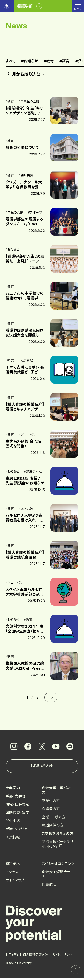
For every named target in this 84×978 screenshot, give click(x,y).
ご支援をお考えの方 (57, 833)
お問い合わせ (42, 766)
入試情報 (13, 837)
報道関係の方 (52, 825)
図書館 (47, 884)
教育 (49, 61)
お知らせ (29, 61)
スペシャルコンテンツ (58, 863)
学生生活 (13, 821)
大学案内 (13, 788)
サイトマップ (15, 880)
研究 (65, 61)
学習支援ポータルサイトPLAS (57, 843)
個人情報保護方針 (35, 954)
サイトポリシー (62, 954)
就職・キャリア (16, 829)
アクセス (12, 872)
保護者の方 (51, 809)
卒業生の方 (51, 800)
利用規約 (12, 954)
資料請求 (13, 863)
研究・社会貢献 (17, 804)
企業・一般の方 (53, 817)
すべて (11, 61)
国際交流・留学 (17, 812)
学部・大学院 (16, 796)
